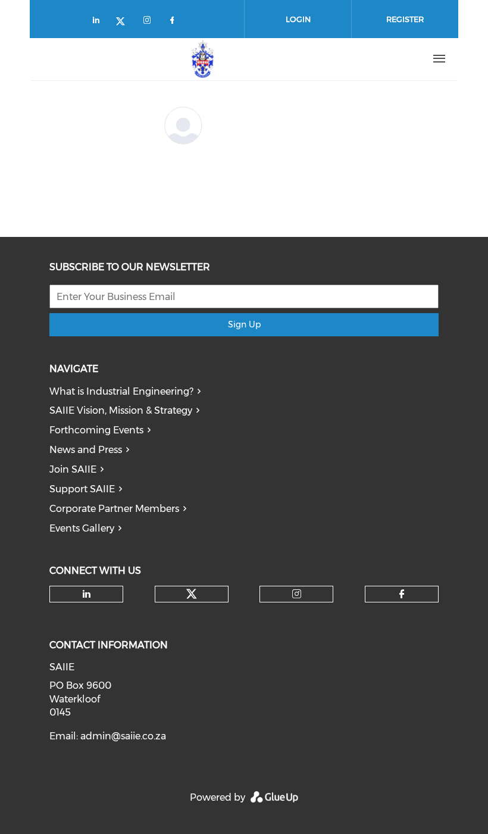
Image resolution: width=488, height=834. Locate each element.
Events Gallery (81, 528)
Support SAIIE (82, 489)
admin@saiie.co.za (123, 736)
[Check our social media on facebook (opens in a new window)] (174, 22)
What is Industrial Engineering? (121, 391)
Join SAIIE (72, 469)
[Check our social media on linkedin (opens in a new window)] (99, 22)
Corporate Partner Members (114, 508)
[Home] (203, 59)
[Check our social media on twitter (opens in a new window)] (124, 22)
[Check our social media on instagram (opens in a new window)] (149, 22)
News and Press (85, 449)
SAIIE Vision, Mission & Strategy (120, 410)
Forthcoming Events (96, 430)
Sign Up (244, 324)
